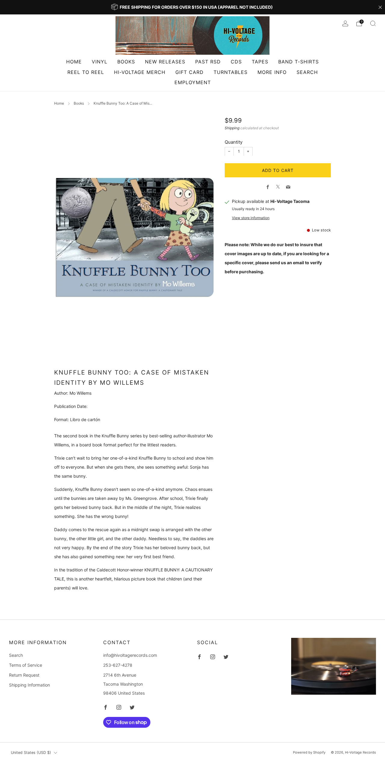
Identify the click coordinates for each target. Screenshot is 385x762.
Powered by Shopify (309, 752)
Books (126, 62)
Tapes (260, 62)
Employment (192, 82)
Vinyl (99, 62)
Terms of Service (25, 665)
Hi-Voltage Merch (139, 72)
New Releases (165, 62)
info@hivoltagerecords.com (130, 655)
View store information (251, 217)
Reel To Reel (85, 72)
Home (74, 62)
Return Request (24, 675)
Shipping (232, 127)
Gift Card (189, 72)
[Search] (373, 23)
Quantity (233, 142)
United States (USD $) (31, 752)
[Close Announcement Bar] (380, 7)
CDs (236, 62)
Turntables (231, 72)
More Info (272, 72)
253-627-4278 (117, 665)
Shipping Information (29, 684)
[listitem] (192, 7)
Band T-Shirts (298, 62)
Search (307, 72)
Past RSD (208, 62)
